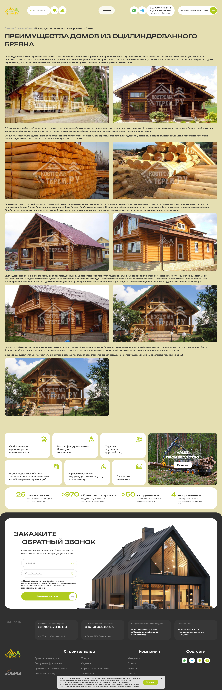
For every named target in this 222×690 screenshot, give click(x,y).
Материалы (134, 658)
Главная (9, 28)
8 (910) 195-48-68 (160, 10)
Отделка (86, 663)
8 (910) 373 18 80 (52, 627)
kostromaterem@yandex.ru (160, 13)
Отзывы (132, 663)
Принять (150, 682)
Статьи (29, 28)
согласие (36, 581)
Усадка (85, 658)
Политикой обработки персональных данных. (116, 686)
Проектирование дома (47, 658)
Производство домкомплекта (51, 668)
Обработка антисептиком (95, 668)
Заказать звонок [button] (47, 596)
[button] (31, 10)
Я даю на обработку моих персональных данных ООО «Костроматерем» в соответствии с (48, 584)
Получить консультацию (194, 10)
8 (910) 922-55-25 (160, 7)
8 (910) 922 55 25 (99, 627)
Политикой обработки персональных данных (43, 586)
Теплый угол (87, 673)
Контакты (133, 673)
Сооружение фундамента (48, 663)
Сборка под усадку (45, 673)
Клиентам (19, 28)
